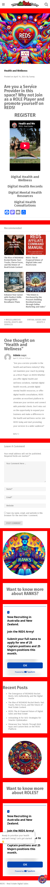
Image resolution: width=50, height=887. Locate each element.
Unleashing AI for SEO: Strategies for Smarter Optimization (24, 719)
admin (16, 355)
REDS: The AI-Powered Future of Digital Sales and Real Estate (34, 261)
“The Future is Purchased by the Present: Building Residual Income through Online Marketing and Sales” (36, 301)
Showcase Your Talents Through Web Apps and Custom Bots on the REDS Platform (24, 726)
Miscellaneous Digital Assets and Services (13, 322)
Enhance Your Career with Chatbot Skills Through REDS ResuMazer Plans (13, 298)
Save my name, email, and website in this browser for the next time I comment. (23, 514)
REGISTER (25, 115)
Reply (15, 434)
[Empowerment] (25, 4)
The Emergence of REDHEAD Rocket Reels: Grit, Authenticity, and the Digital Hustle (25, 696)
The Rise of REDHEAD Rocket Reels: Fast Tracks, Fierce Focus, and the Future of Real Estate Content (13, 262)
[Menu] (3, 4)
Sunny (32, 76)
